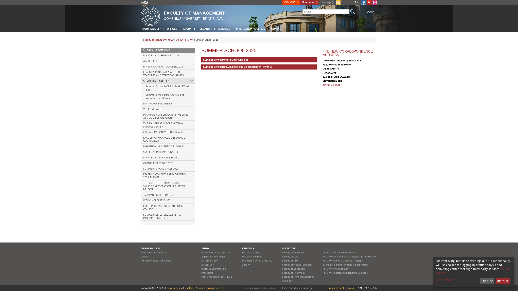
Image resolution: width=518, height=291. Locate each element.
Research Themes (252, 256)
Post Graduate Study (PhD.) (216, 276)
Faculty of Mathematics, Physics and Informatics (350, 256)
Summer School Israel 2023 (161, 168)
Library (246, 264)
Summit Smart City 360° (159, 195)
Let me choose (445, 280)
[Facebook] (363, 2)
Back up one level (159, 50)
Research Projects (252, 252)
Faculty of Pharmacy (293, 272)
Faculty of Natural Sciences (297, 264)
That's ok (502, 281)
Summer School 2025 (156, 81)
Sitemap (326, 2)
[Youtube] (369, 2)
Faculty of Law (290, 256)
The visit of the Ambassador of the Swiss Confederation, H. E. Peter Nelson (166, 186)
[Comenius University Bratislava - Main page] (150, 15)
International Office (250, 28)
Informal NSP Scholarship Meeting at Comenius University (166, 116)
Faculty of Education (293, 268)
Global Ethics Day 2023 (158, 163)
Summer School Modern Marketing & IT (225, 59)
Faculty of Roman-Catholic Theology (343, 260)
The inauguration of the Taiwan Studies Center (164, 125)
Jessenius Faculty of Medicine (339, 252)
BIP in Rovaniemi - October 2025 (163, 66)
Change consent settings (210, 288)
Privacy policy (174, 288)
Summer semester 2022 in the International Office (162, 216)
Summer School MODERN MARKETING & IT (167, 88)
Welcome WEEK (152, 109)
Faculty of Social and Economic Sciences (345, 272)
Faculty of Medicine (293, 252)
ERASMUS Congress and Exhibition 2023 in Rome (165, 176)
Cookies (189, 288)
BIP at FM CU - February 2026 (161, 55)
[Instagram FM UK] (375, 2)
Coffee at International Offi (161, 152)
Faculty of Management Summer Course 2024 (164, 139)
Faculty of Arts (290, 260)
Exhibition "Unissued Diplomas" (163, 146)
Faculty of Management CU (158, 39)
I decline (487, 281)
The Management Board (154, 252)
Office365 (289, 2)
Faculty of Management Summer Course (164, 207)
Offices (172, 28)
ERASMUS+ (207, 264)
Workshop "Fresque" (156, 200)
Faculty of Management (336, 268)
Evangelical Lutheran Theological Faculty (345, 264)
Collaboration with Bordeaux (163, 132)
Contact (277, 28)
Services (224, 28)
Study (187, 28)
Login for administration (295, 288)
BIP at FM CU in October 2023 (161, 157)
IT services (308, 2)
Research (205, 28)
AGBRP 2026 (150, 61)
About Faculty (151, 28)
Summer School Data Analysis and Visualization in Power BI (165, 96)
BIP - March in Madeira (157, 103)
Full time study (209, 260)
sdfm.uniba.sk (331, 84)
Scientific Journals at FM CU (257, 260)
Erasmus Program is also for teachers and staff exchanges (163, 73)
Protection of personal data (156, 260)
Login (370, 11)
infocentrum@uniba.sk (341, 288)
